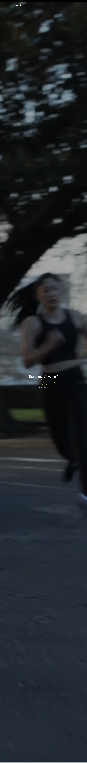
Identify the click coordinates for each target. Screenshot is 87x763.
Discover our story (43, 387)
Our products (59, 5)
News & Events (68, 5)
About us (52, 5)
